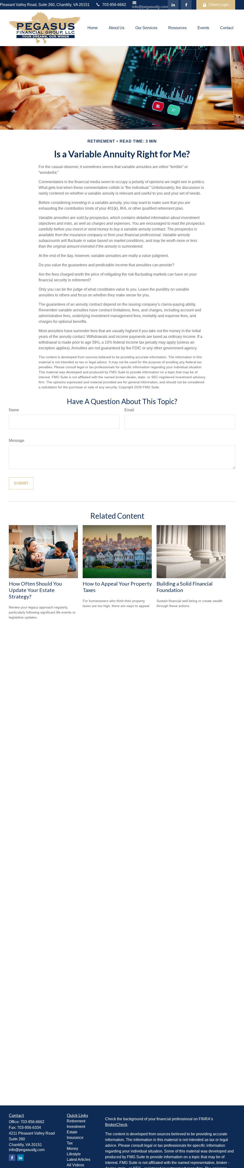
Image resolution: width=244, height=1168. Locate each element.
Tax (70, 1143)
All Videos (75, 1165)
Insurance (75, 1138)
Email (129, 410)
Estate (72, 1132)
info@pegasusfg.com (150, 7)
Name (14, 410)
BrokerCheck (116, 1125)
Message (16, 440)
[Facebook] (186, 5)
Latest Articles (78, 1159)
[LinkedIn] (173, 5)
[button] (93, 28)
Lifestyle (74, 1154)
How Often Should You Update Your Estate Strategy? (35, 590)
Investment (76, 1127)
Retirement (76, 1121)
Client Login (218, 5)
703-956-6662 (114, 5)
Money (72, 1149)
